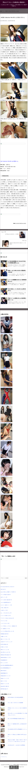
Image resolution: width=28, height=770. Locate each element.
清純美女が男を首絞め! (6, 654)
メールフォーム (4, 756)
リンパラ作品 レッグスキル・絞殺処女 (9, 626)
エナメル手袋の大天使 (6, 594)
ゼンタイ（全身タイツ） (6, 605)
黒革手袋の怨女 (4, 688)
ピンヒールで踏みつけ (6, 615)
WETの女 (3, 589)
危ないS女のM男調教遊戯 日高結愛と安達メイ (16, 718)
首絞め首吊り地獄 (5, 686)
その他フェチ (4, 610)
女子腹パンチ (4, 646)
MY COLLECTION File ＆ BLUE (13, 11)
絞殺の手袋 (3, 670)
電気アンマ (4, 681)
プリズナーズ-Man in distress (7, 618)
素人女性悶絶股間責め (5, 667)
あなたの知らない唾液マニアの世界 (8, 591)
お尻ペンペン (4, 597)
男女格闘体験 (4, 660)
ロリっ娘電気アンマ (5, 628)
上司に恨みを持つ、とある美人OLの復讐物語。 (17, 745)
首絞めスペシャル (5, 683)
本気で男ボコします (5, 652)
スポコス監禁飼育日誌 (6, 602)
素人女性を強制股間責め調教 (7, 665)
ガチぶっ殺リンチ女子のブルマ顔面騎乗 (15, 702)
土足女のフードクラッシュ (6, 641)
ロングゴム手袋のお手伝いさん (7, 631)
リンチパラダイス (5, 623)
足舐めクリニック (5, 678)
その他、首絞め (4, 607)
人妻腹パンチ (4, 636)
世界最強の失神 (4, 633)
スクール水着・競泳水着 (6, 599)
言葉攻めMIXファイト (5, 675)
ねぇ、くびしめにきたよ (6, 612)
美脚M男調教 (4, 673)
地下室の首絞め (4, 644)
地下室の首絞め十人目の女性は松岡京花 (15, 697)
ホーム (3, 11)
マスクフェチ (4, 620)
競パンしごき (4, 662)
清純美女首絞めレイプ (6, 657)
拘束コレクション (5, 649)
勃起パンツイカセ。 (5, 639)
